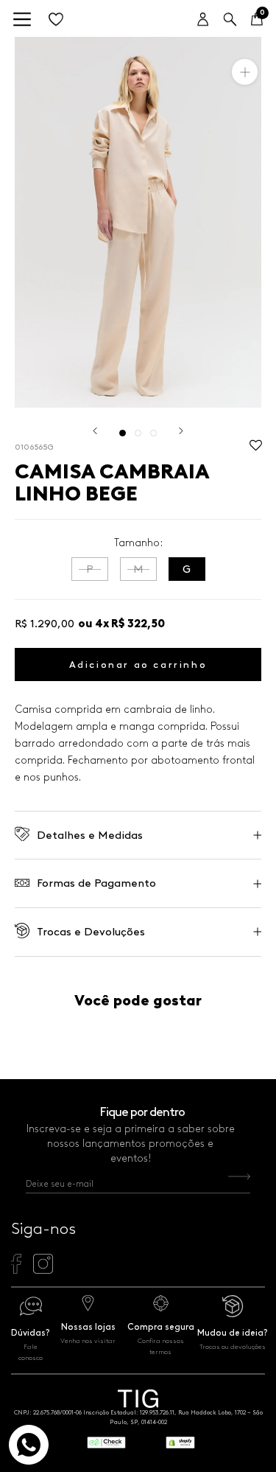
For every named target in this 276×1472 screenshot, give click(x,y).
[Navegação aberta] (22, 20)
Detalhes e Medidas (90, 835)
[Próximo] (181, 431)
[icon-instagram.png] (43, 1270)
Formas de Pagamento (96, 883)
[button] (256, 448)
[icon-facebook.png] (16, 1270)
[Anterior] (95, 431)
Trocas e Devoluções (91, 931)
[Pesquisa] (230, 20)
